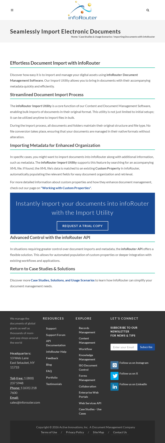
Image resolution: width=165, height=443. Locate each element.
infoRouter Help (56, 351)
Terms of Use (49, 432)
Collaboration (87, 386)
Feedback (52, 358)
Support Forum (55, 335)
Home (74, 36)
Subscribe (146, 347)
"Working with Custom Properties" (66, 188)
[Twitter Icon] (114, 376)
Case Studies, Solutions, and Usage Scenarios (63, 280)
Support (51, 328)
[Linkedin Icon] (114, 387)
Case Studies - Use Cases (90, 411)
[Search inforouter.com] (147, 9)
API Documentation (56, 343)
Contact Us (120, 432)
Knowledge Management (87, 357)
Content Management (87, 340)
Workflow (85, 349)
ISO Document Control (88, 367)
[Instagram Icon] (114, 365)
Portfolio (52, 377)
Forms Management (87, 378)
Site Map (98, 432)
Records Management (87, 330)
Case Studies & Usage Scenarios (95, 36)
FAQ (49, 371)
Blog (49, 364)
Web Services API (90, 403)
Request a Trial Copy (82, 226)
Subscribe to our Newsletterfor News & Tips (124, 331)
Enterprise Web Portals (89, 394)
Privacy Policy (75, 432)
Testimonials (54, 384)
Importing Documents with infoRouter (134, 36)
